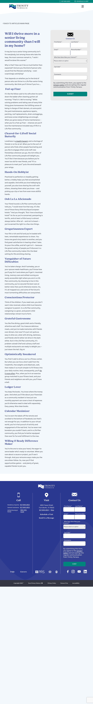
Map (52, 510)
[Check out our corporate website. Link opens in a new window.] (40, 572)
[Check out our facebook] (68, 572)
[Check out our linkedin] (85, 572)
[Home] (18, 10)
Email (56, 50)
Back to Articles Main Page (16, 24)
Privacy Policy (52, 583)
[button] (83, 6)
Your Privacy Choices (34, 583)
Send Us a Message (46, 518)
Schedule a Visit (46, 514)
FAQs (12, 572)
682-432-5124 (23, 511)
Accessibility (75, 583)
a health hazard (21, 141)
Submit (70, 94)
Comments (57, 74)
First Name (58, 42)
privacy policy (58, 85)
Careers (23, 572)
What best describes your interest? (65, 57)
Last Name (75, 42)
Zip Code (57, 67)
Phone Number (76, 50)
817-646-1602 (25, 505)
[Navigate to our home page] (46, 486)
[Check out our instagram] (73, 572)
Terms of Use (64, 583)
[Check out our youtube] (79, 571)
